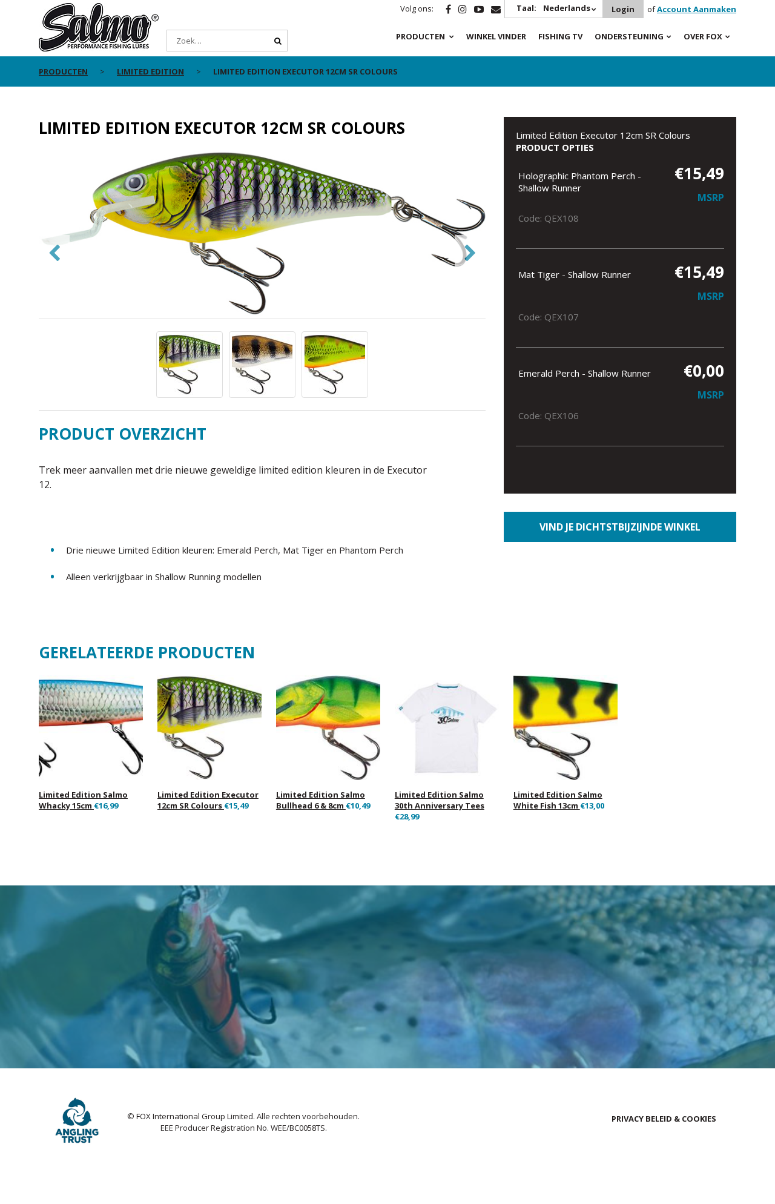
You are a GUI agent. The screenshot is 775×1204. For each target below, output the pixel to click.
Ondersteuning (629, 36)
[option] (262, 235)
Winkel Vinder (496, 36)
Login (623, 9)
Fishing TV (560, 36)
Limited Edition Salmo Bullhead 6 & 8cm (320, 800)
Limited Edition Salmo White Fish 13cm (557, 800)
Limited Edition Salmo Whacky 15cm (83, 800)
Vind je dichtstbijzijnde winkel (620, 527)
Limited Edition (150, 71)
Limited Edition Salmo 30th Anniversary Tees (439, 800)
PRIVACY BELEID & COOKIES (664, 1118)
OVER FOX (703, 36)
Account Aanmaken (696, 9)
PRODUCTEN (420, 36)
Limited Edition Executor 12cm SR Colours (208, 800)
